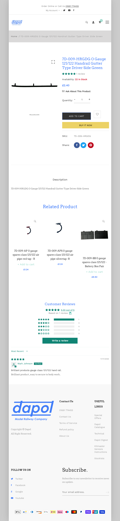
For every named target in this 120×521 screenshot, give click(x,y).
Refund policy (66, 429)
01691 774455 (66, 410)
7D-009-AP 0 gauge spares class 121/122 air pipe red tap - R (26, 254)
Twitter (19, 479)
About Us (64, 436)
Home (14, 36)
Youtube (19, 498)
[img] (17, 359)
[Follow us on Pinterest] (91, 145)
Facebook (20, 485)
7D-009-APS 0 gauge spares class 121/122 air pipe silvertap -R (60, 254)
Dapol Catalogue (99, 426)
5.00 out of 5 (67, 310)
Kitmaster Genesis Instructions (100, 449)
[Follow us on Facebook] (77, 145)
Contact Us (65, 416)
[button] (69, 74)
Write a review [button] (60, 340)
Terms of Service (68, 423)
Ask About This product (78, 91)
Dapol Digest (101, 440)
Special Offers (98, 416)
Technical (99, 433)
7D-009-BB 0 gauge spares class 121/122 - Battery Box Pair (94, 262)
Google (19, 491)
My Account (52, 10)
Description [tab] (60, 179)
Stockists (99, 458)
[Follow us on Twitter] (83, 145)
